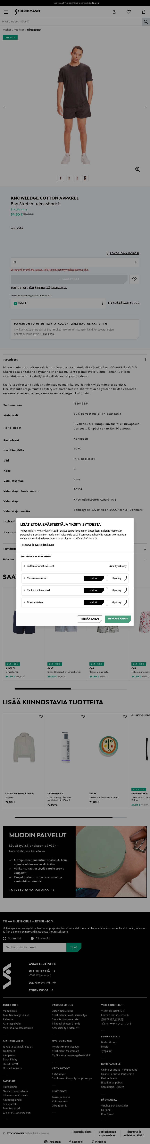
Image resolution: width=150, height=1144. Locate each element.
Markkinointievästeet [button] (36, 590)
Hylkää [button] (93, 578)
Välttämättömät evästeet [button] (38, 566)
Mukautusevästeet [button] (35, 578)
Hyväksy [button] (116, 578)
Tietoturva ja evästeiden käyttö (37, 545)
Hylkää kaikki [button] (90, 619)
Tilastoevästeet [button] (33, 602)
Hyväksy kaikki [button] (118, 618)
